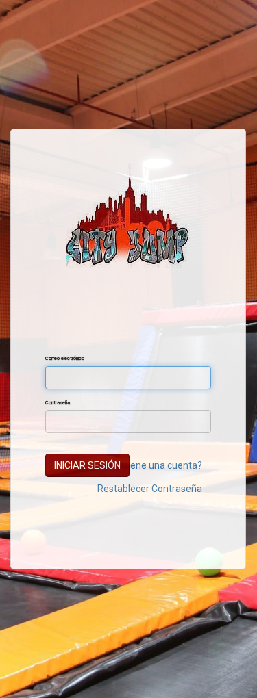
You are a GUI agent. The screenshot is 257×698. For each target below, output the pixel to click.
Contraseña (57, 403)
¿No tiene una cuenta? (154, 465)
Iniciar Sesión (87, 465)
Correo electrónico (64, 358)
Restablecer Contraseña (149, 488)
